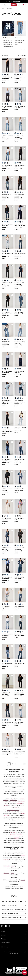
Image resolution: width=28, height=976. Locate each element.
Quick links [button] (3, 938)
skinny (12, 801)
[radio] (3, 75)
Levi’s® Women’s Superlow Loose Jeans (20, 428)
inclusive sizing (6, 859)
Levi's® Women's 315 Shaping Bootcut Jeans (20, 313)
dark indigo (12, 832)
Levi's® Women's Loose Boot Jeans (19, 77)
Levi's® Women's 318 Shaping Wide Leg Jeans (7, 401)
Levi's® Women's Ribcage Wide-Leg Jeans (7, 77)
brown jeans (16, 836)
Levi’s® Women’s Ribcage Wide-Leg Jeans (7, 372)
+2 (9, 133)
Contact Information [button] (5, 942)
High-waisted (6, 866)
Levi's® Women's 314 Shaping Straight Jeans (19, 634)
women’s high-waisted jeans (13, 809)
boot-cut (6, 805)
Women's (7, 8)
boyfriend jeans (13, 799)
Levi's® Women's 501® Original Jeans (19, 283)
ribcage (15, 807)
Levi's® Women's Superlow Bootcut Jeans (7, 723)
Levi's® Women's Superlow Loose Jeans (7, 489)
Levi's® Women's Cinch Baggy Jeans (19, 136)
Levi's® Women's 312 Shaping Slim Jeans (19, 489)
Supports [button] (3, 931)
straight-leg (19, 803)
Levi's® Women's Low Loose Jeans (6, 195)
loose (7, 799)
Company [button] (3, 935)
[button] (1, 4)
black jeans (16, 838)
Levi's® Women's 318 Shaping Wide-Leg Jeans (20, 225)
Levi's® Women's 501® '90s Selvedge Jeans (7, 634)
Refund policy (4, 951)
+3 (22, 74)
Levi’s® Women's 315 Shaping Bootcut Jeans (7, 313)
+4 (22, 457)
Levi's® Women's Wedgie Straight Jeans (7, 225)
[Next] (24, 49)
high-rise (23, 855)
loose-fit (13, 866)
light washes (12, 834)
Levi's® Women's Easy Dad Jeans (7, 254)
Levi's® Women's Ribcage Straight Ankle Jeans (20, 107)
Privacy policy (12, 951)
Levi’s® (3, 8)
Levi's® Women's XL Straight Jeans (6, 342)
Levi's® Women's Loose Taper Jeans (19, 460)
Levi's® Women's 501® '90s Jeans (7, 136)
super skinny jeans (20, 801)
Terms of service (20, 951)
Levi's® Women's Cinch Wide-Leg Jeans (7, 578)
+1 (9, 74)
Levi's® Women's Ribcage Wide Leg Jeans (20, 342)
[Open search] (19, 4)
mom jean (20, 834)
